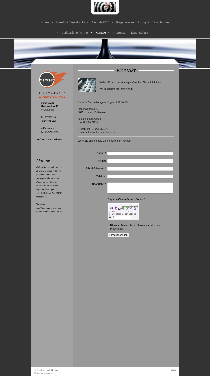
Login (173, 370)
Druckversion (43, 370)
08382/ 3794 (50, 117)
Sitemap (54, 370)
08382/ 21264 (51, 121)
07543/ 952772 (51, 132)
